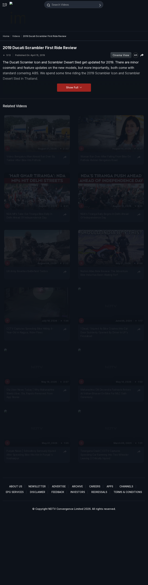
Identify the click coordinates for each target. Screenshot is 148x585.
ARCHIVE (77, 486)
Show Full (72, 87)
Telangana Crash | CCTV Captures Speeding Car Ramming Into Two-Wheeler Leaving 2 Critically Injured (104, 454)
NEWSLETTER (37, 486)
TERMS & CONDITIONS (128, 492)
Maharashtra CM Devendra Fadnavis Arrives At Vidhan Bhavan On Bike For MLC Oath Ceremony (105, 393)
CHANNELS (126, 486)
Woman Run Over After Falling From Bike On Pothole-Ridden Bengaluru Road (105, 158)
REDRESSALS (99, 492)
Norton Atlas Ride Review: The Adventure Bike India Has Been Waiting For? (104, 273)
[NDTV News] (18, 15)
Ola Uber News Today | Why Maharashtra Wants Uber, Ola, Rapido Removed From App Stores (30, 393)
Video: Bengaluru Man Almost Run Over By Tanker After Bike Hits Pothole (30, 158)
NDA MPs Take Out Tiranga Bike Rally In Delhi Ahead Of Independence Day (29, 216)
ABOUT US (15, 486)
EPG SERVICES (15, 492)
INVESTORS (77, 492)
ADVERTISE (59, 486)
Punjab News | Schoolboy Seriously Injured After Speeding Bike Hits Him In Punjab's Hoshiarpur (31, 454)
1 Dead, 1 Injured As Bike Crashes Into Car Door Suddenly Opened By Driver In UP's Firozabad (104, 332)
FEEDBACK (57, 492)
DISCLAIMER (37, 492)
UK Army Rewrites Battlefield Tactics (27, 271)
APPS (110, 486)
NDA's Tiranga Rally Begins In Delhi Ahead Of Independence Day (104, 216)
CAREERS (94, 486)
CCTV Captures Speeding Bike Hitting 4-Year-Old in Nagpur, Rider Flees (29, 330)
